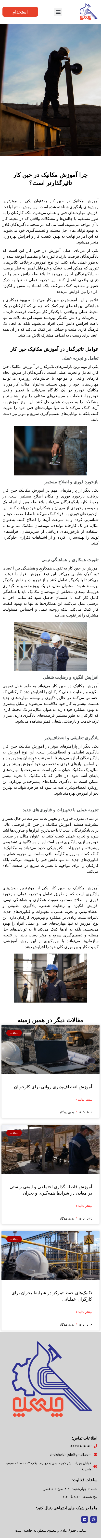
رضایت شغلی (52, 906)
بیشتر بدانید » (84, 1099)
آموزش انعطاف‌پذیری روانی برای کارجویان (53, 1086)
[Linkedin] (84, 1519)
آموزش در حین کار (61, 300)
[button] (58, 12)
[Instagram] (93, 1519)
